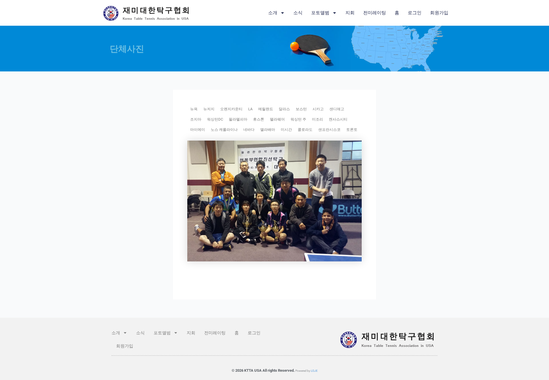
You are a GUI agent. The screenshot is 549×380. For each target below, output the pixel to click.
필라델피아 (238, 119)
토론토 (351, 129)
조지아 (195, 119)
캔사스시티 (338, 119)
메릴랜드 (265, 109)
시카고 (318, 109)
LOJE (314, 371)
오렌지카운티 (231, 109)
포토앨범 (320, 12)
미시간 (286, 129)
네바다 (248, 129)
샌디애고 (336, 109)
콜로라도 (305, 129)
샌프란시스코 (329, 129)
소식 (298, 12)
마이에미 (197, 129)
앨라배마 (267, 129)
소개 (272, 12)
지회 (350, 12)
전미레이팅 (374, 12)
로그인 (414, 12)
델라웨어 (277, 119)
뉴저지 (208, 109)
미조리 (317, 119)
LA (250, 109)
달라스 (284, 109)
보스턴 (301, 109)
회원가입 (439, 12)
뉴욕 (194, 109)
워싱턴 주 (298, 119)
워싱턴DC (215, 119)
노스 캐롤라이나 (224, 129)
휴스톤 (258, 119)
